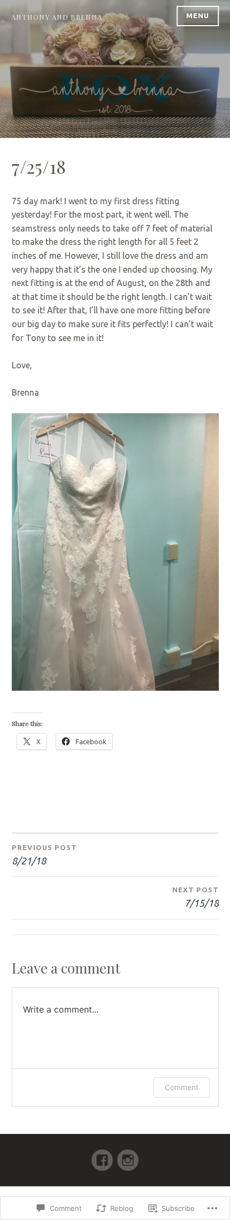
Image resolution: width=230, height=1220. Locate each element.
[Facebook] (102, 1155)
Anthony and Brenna (56, 16)
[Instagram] (128, 1155)
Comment (181, 1087)
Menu (197, 15)
